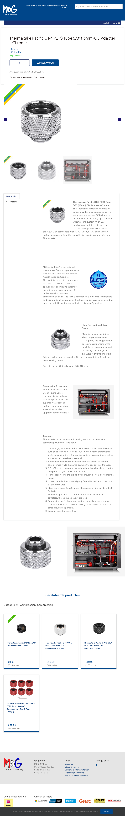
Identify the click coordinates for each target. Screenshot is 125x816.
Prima (106, 811)
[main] (62, 119)
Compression (27, 77)
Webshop (69, 764)
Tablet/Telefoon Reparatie (76, 775)
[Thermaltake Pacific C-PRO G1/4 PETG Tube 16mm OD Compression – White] (60, 626)
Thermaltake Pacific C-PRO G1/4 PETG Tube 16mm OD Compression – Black (98, 646)
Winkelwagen (45, 63)
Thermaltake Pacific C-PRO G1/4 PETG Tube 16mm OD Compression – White (59, 646)
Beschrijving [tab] (11, 196)
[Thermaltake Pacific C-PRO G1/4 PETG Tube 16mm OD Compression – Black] (98, 626)
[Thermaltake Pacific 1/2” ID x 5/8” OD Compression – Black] (21, 626)
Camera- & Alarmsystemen (77, 770)
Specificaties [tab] (11, 201)
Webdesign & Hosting (74, 772)
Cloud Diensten (72, 767)
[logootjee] (14, 758)
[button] (110, 23)
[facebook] (96, 765)
